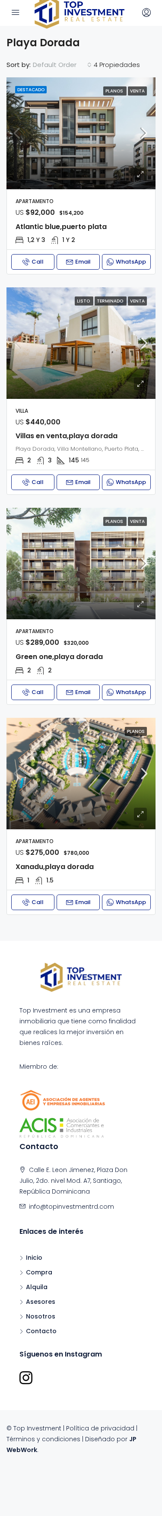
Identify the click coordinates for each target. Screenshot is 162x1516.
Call (38, 262)
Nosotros (40, 1316)
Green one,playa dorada (59, 657)
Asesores (40, 1301)
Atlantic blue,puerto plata (61, 227)
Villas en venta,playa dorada (67, 436)
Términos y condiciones (43, 1439)
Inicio (34, 1257)
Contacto (41, 1331)
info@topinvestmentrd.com (71, 1206)
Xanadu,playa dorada (55, 867)
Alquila (37, 1287)
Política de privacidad (100, 1428)
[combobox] (62, 65)
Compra (39, 1272)
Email (83, 262)
